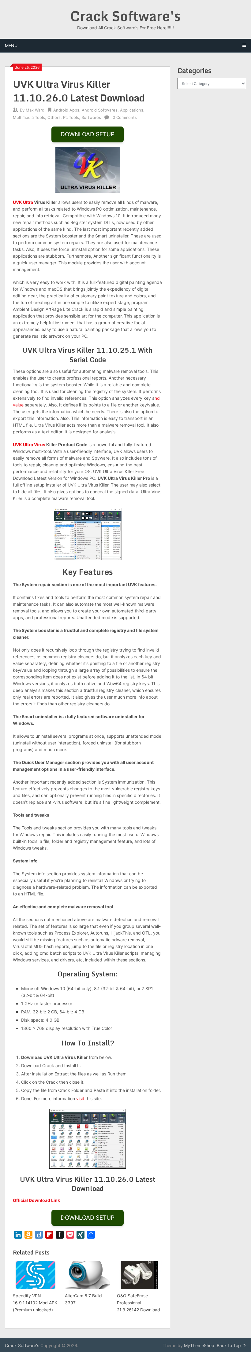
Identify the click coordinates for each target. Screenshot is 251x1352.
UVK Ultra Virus (29, 444)
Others (54, 117)
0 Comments (125, 117)
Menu (11, 45)
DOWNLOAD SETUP (87, 134)
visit (80, 1098)
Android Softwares (100, 110)
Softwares (91, 117)
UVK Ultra (23, 202)
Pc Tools (71, 117)
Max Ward (35, 110)
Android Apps (66, 110)
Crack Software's (125, 16)
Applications (131, 110)
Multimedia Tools (29, 117)
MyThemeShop (199, 1345)
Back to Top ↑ (231, 1345)
